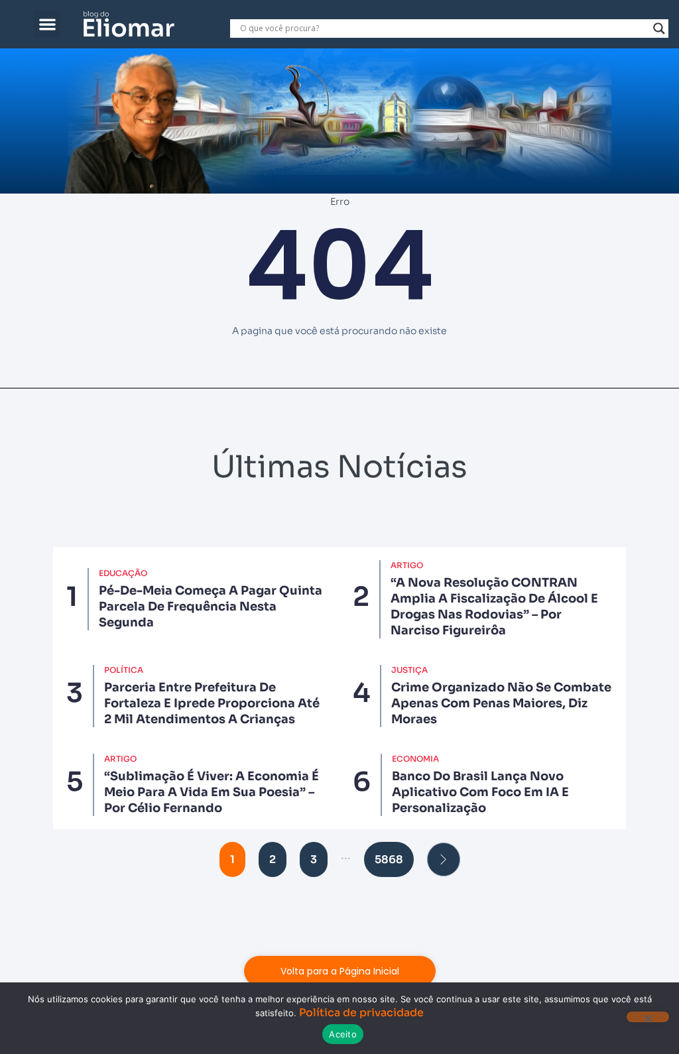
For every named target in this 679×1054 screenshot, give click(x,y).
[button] (47, 24)
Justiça (409, 670)
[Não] (648, 1017)
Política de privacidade (361, 1013)
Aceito (343, 1034)
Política (123, 670)
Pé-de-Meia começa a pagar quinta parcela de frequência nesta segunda (210, 606)
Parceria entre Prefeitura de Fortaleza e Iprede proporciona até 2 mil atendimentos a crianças (212, 703)
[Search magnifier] (659, 28)
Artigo (407, 565)
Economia (415, 759)
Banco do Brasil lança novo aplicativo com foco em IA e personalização (480, 792)
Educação (123, 573)
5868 (389, 859)
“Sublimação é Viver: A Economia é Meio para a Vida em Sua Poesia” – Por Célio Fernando (211, 792)
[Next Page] (443, 859)
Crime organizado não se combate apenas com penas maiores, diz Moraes (501, 703)
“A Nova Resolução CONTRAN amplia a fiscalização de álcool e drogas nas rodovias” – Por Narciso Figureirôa (494, 606)
